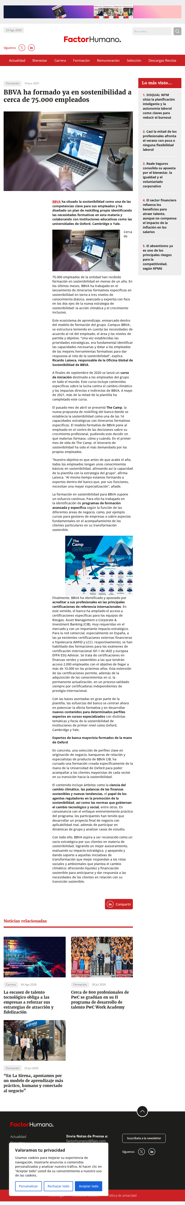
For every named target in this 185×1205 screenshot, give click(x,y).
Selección (134, 60)
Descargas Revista (162, 60)
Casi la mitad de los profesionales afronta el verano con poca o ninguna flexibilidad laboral (160, 140)
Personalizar (28, 1186)
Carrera (60, 60)
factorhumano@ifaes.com (86, 1141)
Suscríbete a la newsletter (144, 1138)
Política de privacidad (121, 1195)
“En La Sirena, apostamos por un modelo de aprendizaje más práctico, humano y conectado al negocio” (33, 1083)
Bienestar (39, 60)
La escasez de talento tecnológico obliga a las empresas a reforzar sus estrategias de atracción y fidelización (28, 1002)
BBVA (56, 201)
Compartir (123, 904)
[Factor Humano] (92, 39)
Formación (81, 60)
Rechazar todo (58, 1186)
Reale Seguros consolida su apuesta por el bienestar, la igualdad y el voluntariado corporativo (159, 174)
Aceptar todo (88, 1186)
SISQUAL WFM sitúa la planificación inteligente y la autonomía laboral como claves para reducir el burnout (159, 106)
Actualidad (17, 60)
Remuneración (108, 60)
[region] (58, 1169)
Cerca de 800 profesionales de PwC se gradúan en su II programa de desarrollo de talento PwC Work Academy (100, 1000)
